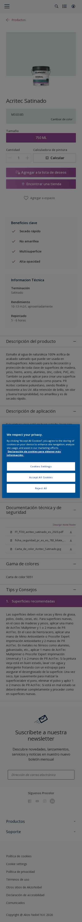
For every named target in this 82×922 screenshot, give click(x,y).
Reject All (41, 488)
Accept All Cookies (41, 477)
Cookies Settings (41, 466)
